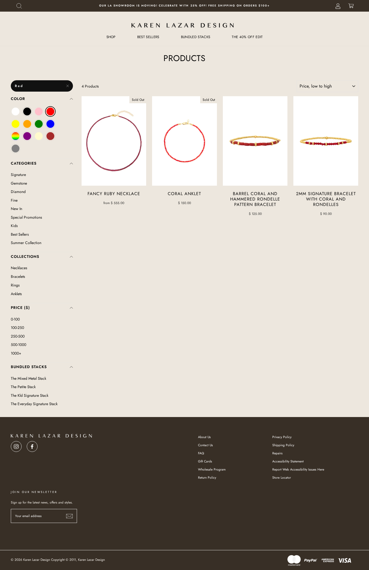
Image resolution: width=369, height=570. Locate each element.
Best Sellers (20, 234)
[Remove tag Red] (50, 111)
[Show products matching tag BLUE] (50, 124)
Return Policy (207, 477)
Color (18, 98)
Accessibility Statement (288, 461)
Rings (15, 285)
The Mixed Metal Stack (28, 378)
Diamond (18, 191)
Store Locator (281, 477)
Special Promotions (26, 217)
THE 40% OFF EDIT (247, 36)
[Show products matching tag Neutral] (39, 136)
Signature (18, 174)
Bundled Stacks (29, 366)
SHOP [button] (111, 36)
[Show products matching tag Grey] (15, 148)
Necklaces (19, 268)
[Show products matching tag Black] (27, 111)
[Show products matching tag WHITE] (15, 111)
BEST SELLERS (148, 36)
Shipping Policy (283, 445)
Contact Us (205, 445)
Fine (14, 200)
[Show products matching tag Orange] (27, 124)
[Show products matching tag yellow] (15, 124)
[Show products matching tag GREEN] (39, 124)
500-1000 (18, 344)
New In (16, 208)
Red (19, 86)
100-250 (17, 327)
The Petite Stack (23, 386)
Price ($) (20, 307)
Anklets (16, 293)
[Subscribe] (69, 516)
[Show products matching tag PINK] (39, 111)
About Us (204, 437)
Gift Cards (205, 461)
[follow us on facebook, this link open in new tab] (32, 445)
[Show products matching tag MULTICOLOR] (15, 136)
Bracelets (18, 276)
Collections (25, 256)
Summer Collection (26, 242)
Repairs (277, 453)
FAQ (201, 453)
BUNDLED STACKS (195, 36)
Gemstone (19, 183)
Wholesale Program (212, 469)
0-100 (15, 319)
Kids (14, 225)
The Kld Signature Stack (29, 395)
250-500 (18, 336)
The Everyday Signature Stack (34, 403)
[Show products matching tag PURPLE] (27, 136)
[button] (19, 6)
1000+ (16, 353)
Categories (23, 163)
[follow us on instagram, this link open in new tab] (16, 445)
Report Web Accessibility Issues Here (298, 469)
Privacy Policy (281, 437)
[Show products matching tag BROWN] (50, 136)
